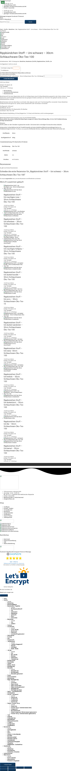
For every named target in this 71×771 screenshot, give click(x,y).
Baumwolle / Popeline (13, 606)
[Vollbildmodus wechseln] (12, 767)
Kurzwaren (7, 727)
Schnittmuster (8, 753)
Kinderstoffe (11, 660)
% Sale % (10, 722)
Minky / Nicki (11, 665)
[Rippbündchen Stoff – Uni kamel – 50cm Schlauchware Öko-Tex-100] (2, 44)
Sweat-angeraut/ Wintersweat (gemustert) (24, 712)
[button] (15, 73)
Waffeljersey (15, 688)
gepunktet (14, 613)
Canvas (9, 625)
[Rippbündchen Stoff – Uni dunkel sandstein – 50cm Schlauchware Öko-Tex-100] (4, 48)
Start (1, 29)
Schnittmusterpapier (13, 741)
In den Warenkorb (9, 78)
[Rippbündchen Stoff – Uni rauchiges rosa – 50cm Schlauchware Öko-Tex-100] (5, 47)
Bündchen (11, 29)
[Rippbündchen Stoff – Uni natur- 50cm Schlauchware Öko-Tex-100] (2, 33)
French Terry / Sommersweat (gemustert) (23, 713)
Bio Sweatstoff (15, 710)
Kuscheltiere (11, 750)
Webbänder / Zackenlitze (14, 744)
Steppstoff (14, 709)
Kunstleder (10, 662)
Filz (8, 638)
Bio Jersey (14, 654)
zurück (9, 601)
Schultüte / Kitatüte (13, 752)
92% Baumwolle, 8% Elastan (19, 142)
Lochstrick (14, 700)
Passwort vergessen (13, 760)
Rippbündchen (41, 61)
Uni (16, 29)
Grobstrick (14, 699)
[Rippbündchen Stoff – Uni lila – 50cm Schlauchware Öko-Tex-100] (1, 35)
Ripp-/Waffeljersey (13, 679)
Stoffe (6, 29)
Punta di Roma (11, 676)
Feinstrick (14, 697)
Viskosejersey (11, 718)
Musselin (10, 668)
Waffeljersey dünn (16, 690)
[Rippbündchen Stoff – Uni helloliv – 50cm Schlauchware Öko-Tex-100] (2, 42)
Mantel (13, 645)
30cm (13, 133)
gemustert (14, 612)
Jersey (9, 650)
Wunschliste (11, 759)
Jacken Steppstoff (16, 644)
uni (12, 610)
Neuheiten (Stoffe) (31, 61)
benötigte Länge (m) (7, 68)
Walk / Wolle (14, 648)
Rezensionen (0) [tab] (8, 93)
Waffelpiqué (11, 719)
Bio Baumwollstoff (16, 609)
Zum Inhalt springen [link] (5, 0)
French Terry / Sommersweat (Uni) (21, 707)
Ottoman (13, 682)
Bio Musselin (15, 672)
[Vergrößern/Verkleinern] (4, 767)
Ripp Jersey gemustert (18, 687)
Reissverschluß (11, 737)
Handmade (7, 746)
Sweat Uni (14, 706)
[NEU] (14, 418)
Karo (12, 616)
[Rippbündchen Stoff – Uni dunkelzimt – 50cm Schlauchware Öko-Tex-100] (4, 39)
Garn (8, 732)
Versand (5, 86)
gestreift (13, 615)
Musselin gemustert (17, 673)
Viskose (9, 716)
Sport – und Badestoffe (14, 691)
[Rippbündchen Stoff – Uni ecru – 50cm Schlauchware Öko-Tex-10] (2, 38)
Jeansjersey (14, 659)
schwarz (14, 150)
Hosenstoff (10, 640)
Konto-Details (11, 757)
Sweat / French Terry (13, 703)
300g (13, 137)
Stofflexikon (11, 725)
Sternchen (14, 617)
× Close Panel (7, 764)
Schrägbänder (11, 729)
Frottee (9, 637)
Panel (9, 675)
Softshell (14, 647)
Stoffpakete (11, 693)
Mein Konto (7, 755)
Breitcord (14, 631)
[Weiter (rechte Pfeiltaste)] (12, 770)
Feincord (13, 632)
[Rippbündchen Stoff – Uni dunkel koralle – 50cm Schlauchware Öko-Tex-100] (4, 32)
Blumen (13, 656)
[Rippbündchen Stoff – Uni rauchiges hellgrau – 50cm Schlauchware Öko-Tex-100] (6, 45)
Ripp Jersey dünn (16, 685)
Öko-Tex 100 (16, 146)
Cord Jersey (14, 629)
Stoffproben (11, 724)
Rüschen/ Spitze (12, 738)
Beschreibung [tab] (7, 90)
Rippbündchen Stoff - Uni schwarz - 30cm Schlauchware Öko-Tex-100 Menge (21, 76)
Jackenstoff (11, 641)
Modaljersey (11, 666)
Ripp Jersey (14, 684)
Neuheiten (10, 603)
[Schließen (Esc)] (28, 767)
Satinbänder (11, 740)
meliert (13, 623)
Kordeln (9, 735)
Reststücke (10, 678)
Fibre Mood (10, 635)
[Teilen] (20, 767)
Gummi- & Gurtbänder (14, 734)
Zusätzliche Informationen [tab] (11, 92)
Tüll (8, 715)
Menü (1, 18)
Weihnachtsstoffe (12, 721)
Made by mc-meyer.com (6, 592)
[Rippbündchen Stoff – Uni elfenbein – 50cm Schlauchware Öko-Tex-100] (3, 41)
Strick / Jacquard (12, 694)
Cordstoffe (10, 626)
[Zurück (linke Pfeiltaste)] (4, 770)
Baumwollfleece (12, 604)
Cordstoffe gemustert (17, 634)
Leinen (9, 663)
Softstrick (14, 701)
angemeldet (8, 178)
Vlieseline (10, 743)
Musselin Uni (15, 671)
